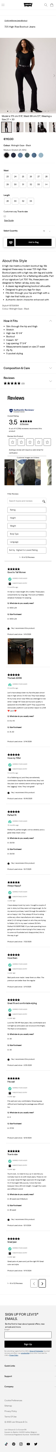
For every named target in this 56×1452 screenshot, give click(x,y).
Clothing (7, 21)
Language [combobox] (14, 542)
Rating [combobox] (13, 510)
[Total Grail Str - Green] (27, 154)
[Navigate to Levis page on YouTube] (28, 1443)
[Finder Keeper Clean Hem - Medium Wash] (34, 154)
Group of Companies (36, 1351)
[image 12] (42, 111)
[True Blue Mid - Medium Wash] (20, 154)
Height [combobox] (13, 518)
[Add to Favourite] (10, 242)
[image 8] (29, 111)
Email (7, 1330)
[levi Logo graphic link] (28, 4)
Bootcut (24, 21)
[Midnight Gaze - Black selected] (6, 154)
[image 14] (48, 111)
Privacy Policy (13, 1355)
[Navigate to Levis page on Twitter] (35, 1443)
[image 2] (10, 111)
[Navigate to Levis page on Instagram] (21, 1443)
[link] (8, 1406)
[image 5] (20, 111)
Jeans (19, 21)
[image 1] (7, 111)
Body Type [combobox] (14, 534)
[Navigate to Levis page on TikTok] (6, 1443)
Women (14, 21)
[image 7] (26, 111)
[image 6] (23, 111)
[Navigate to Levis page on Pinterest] (14, 1443)
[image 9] (32, 111)
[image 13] (45, 111)
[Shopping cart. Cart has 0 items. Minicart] (52, 5)
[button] (9, 220)
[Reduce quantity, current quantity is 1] (38, 231)
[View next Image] (54, 75)
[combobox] (29, 550)
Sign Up (28, 1344)
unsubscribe (25, 1353)
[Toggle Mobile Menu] (3, 5)
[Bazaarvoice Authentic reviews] (22, 410)
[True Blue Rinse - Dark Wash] (13, 154)
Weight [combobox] (13, 526)
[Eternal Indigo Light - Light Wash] (41, 154)
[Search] (46, 5)
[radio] (7, 176)
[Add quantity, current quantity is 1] (50, 231)
